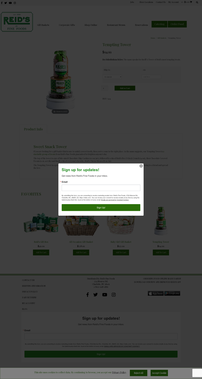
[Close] (141, 166)
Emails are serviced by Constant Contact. (115, 200)
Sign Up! (101, 207)
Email (64, 182)
